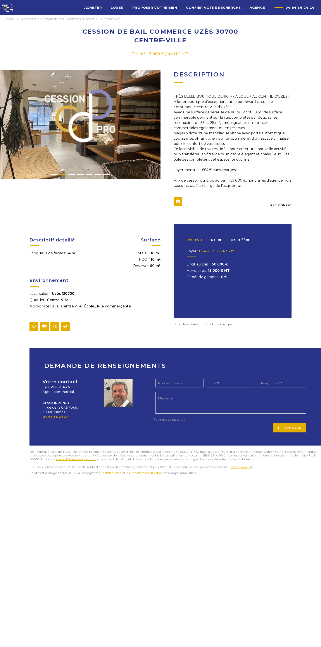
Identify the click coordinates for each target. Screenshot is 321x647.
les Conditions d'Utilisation (144, 473)
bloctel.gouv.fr (240, 467)
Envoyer (293, 428)
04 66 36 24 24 (300, 7)
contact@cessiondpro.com (75, 459)
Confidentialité (110, 473)
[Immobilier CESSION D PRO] (7, 14)
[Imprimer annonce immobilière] (44, 326)
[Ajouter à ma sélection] (33, 326)
